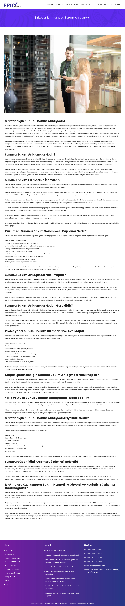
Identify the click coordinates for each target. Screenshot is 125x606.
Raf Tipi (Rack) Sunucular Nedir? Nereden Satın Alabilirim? (63, 587)
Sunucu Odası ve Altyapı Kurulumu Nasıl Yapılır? (63, 555)
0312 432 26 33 (96, 557)
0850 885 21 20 (96, 549)
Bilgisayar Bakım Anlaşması (53, 603)
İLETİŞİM (117, 5)
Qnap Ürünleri (12, 565)
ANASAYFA (50, 5)
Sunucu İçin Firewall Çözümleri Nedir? (59, 567)
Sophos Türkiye (88, 603)
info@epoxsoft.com (97, 566)
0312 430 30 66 (96, 561)
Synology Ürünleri (13, 573)
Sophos (79, 603)
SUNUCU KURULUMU (72, 5)
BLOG (110, 5)
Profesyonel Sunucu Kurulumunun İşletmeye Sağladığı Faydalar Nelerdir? (62, 561)
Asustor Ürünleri (13, 569)
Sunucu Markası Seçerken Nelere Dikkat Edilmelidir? (60, 572)
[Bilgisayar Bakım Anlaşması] (13, 4)
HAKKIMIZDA (59, 5)
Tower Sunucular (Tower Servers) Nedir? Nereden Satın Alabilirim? (60, 580)
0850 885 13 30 (96, 553)
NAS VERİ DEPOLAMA (86, 5)
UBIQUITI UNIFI (101, 5)
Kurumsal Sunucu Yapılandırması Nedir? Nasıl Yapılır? (62, 594)
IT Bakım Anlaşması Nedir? (55, 550)
